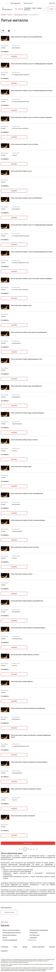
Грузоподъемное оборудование (39, 930)
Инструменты (33, 932)
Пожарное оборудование (9, 940)
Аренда (39, 8)
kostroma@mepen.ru (16, 3)
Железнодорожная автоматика (11, 932)
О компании (27, 8)
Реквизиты (4, 951)
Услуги (34, 8)
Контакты (27, 9)
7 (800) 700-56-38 (27, 3)
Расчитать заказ (9, 912)
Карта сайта (4, 922)
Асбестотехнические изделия (11, 930)
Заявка (52, 9)
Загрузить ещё (28, 843)
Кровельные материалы (9, 935)
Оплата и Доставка (38, 947)
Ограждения (33, 937)
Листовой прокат (35, 935)
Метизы (4, 937)
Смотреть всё (32, 940)
